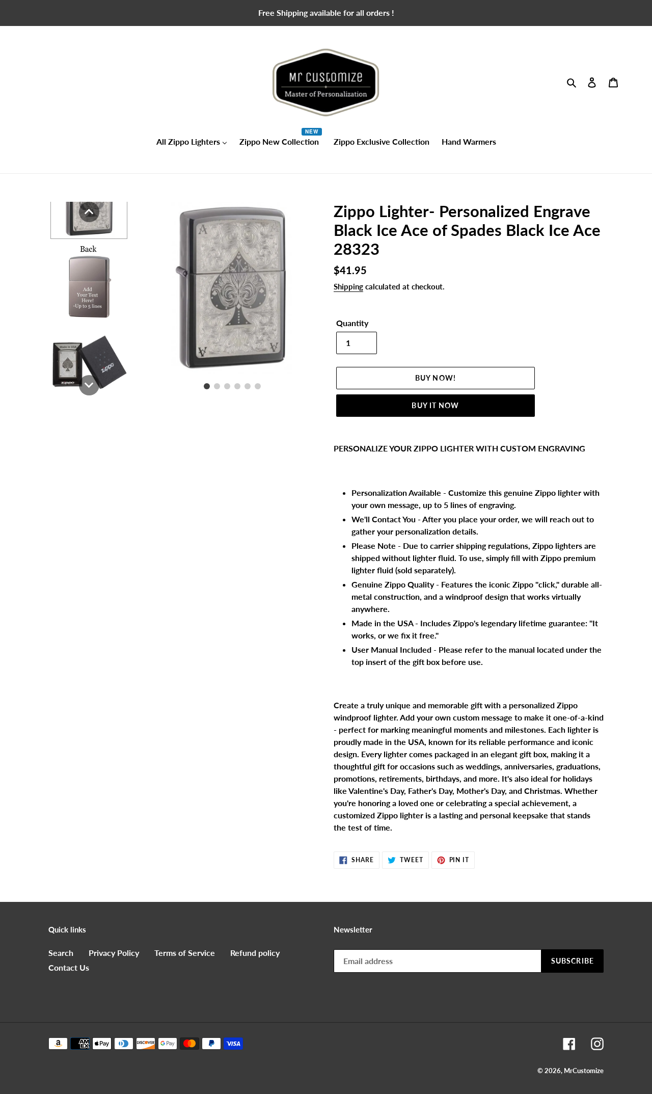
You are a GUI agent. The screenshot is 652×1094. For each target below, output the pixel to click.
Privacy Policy (114, 952)
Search (60, 952)
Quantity (352, 323)
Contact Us (68, 967)
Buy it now (435, 405)
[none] (89, 212)
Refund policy (255, 952)
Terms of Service (184, 952)
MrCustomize (584, 1070)
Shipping (348, 286)
